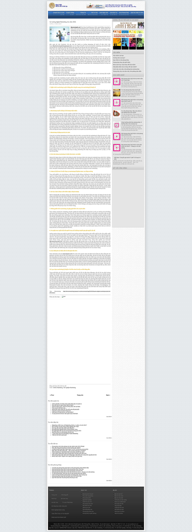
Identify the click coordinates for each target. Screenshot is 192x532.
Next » (108, 395)
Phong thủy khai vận (88, 511)
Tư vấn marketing (136, 526)
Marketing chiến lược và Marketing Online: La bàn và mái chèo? (69, 425)
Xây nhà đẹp (118, 505)
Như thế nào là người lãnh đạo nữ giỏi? (63, 405)
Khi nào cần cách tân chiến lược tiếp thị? (63, 428)
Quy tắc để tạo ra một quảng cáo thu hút (63, 432)
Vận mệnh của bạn (118, 55)
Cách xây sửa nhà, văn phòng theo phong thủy (126, 69)
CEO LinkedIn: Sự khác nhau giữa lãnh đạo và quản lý (67, 404)
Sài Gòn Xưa (64, 498)
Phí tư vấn (93, 13)
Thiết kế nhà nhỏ (87, 502)
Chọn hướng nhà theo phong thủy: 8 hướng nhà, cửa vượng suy (69, 475)
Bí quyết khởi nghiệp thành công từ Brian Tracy (65, 429)
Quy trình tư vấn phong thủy (121, 60)
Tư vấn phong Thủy (137, 528)
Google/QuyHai (84, 526)
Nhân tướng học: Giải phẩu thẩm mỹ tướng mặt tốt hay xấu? (68, 452)
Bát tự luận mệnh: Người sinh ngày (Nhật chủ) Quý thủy (67, 456)
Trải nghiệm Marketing (69, 387)
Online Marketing (58, 387)
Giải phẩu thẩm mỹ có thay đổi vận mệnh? (125, 67)
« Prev (52, 395)
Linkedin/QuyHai (74, 526)
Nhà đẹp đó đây (119, 503)
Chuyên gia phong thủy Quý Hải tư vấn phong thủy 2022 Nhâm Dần (70, 468)
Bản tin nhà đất (119, 498)
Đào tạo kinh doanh (88, 494)
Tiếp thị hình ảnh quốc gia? (59, 435)
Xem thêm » (109, 416)
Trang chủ (80, 395)
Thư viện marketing (88, 496)
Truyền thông (70, 13)
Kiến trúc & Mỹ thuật (120, 502)
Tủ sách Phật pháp (67, 502)
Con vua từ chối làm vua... (59, 408)
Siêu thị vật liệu (119, 513)
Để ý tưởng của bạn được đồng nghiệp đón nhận (65, 426)
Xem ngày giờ (104, 13)
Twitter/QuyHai (65, 526)
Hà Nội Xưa (55, 502)
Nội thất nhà (88, 528)
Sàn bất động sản (87, 509)
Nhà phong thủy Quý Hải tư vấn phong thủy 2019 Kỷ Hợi (67, 470)
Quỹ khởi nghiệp (87, 500)
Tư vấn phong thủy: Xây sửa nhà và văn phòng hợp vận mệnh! (69, 473)
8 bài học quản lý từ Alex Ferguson (61, 411)
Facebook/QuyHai (56, 526)
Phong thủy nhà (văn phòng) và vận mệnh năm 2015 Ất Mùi (68, 446)
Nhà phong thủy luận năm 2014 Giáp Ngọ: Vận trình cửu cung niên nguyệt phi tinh (74, 455)
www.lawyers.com (67, 254)
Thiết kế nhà (81, 528)
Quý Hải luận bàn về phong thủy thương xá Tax (65, 477)
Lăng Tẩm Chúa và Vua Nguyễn (60, 513)
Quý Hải (113, 524)
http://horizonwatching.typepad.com (62, 46)
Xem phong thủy (124, 13)
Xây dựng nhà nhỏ (88, 503)
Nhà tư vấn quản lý (117, 526)
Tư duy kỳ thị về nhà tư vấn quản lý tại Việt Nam (65, 413)
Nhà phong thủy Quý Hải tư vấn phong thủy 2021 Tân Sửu (68, 469)
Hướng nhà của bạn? (119, 58)
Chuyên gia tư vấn (58, 13)
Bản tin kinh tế (118, 494)
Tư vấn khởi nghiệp (120, 528)
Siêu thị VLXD (86, 507)
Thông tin (81, 13)
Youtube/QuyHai (94, 526)
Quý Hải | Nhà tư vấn (137, 13)
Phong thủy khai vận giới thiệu (121, 62)
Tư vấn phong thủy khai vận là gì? (130, 90)
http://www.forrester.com (56, 241)
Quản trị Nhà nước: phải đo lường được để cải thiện (66, 406)
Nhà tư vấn (57, 524)
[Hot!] (63, 296)
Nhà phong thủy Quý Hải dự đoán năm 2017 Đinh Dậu (67, 476)
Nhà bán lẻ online (119, 511)
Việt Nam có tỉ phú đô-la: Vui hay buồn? (63, 412)
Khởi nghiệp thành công (58, 510)
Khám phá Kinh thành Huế (59, 517)
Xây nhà (74, 528)
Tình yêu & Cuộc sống (121, 500)
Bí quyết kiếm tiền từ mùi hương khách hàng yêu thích (66, 430)
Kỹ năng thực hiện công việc (59, 506)
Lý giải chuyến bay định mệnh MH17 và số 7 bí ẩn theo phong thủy (70, 449)
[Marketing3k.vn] (75, 27)
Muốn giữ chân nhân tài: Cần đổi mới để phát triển (65, 409)
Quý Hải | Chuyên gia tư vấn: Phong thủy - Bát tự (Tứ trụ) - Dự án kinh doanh (89, 524)
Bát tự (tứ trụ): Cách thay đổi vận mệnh (124, 64)
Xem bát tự (113, 13)
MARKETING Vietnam (66, 528)
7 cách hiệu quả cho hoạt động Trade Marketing (65, 433)
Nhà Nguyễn (65, 495)
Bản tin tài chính (119, 496)
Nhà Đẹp (128, 528)
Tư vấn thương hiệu (108, 528)
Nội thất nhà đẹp (119, 509)
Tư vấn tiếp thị (127, 526)
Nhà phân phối (87, 498)
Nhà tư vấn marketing (105, 526)
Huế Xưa (54, 498)
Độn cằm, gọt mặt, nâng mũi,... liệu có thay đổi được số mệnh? (69, 450)
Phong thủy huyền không (89, 513)
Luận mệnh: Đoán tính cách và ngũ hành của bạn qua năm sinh (69, 453)
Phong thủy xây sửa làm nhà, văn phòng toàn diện (127, 71)
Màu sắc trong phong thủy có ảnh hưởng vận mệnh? (66, 448)
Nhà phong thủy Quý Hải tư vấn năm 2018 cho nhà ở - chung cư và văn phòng (73, 472)
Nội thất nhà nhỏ (87, 505)
